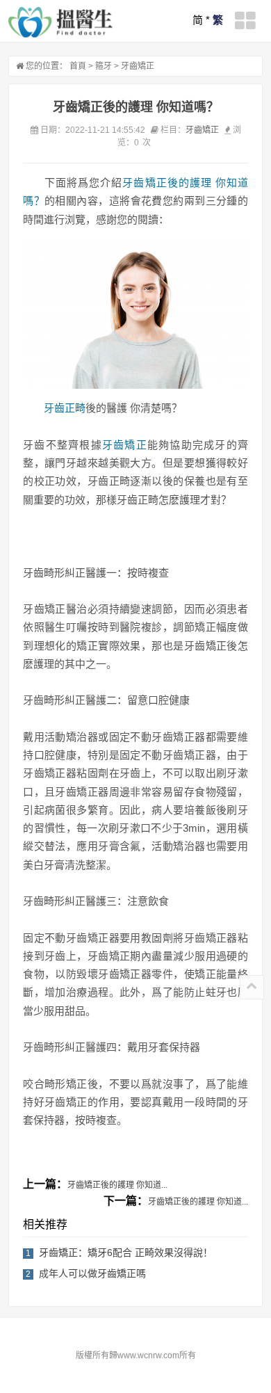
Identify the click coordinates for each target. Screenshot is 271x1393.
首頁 (77, 66)
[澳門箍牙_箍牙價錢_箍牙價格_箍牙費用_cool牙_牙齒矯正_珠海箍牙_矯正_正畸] (60, 22)
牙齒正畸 (64, 408)
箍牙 (103, 66)
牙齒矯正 (137, 66)
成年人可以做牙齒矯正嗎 (92, 1273)
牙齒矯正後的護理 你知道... (117, 1185)
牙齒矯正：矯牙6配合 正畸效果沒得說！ (126, 1252)
